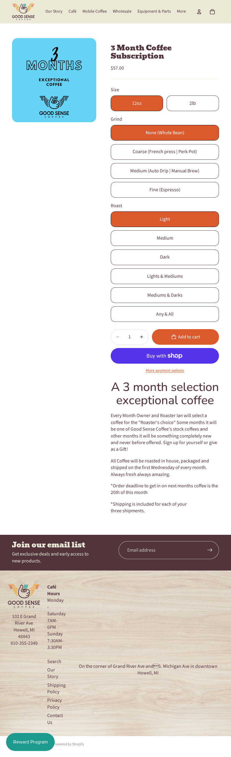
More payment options (165, 370)
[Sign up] (210, 550)
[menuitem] (181, 12)
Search (54, 661)
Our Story (52, 673)
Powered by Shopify (68, 744)
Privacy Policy (54, 703)
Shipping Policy (56, 688)
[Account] (199, 11)
